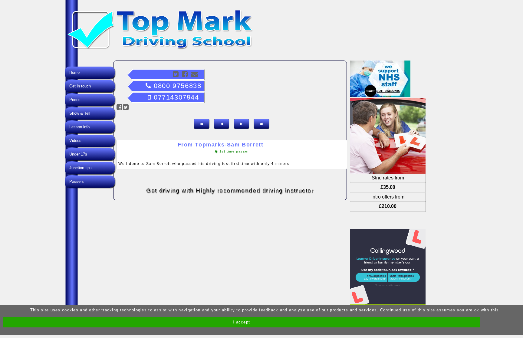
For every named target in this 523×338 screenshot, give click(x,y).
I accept (241, 322)
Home (74, 72)
